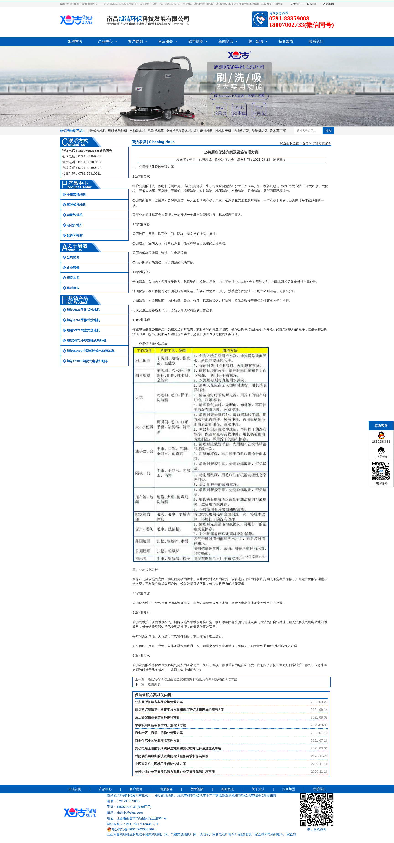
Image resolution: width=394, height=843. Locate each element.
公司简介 (73, 257)
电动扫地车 (156, 130)
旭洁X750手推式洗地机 (83, 320)
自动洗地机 (137, 130)
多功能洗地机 (203, 130)
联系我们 (312, 3)
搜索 (328, 130)
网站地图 (328, 3)
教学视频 (195, 41)
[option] (197, 86)
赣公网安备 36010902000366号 (134, 829)
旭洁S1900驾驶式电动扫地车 (87, 361)
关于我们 (295, 3)
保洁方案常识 (321, 143)
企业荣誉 (73, 267)
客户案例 (135, 41)
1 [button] (186, 123)
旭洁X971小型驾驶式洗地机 (86, 340)
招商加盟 (286, 41)
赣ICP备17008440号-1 (142, 824)
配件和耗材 (75, 235)
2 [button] (191, 123)
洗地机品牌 (260, 130)
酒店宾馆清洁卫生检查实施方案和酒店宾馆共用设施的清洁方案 (192, 679)
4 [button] (202, 123)
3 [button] (197, 123)
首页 (305, 143)
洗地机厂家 (241, 130)
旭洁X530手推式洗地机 (83, 310)
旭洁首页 (75, 41)
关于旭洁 (256, 41)
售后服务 (165, 41)
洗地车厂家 (278, 130)
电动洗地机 (75, 215)
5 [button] (207, 123)
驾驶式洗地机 (117, 130)
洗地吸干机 (223, 130)
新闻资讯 (225, 41)
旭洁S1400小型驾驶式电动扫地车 (90, 351)
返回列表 (154, 684)
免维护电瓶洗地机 (179, 130)
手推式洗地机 (96, 130)
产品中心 (105, 41)
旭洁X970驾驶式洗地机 (83, 330)
